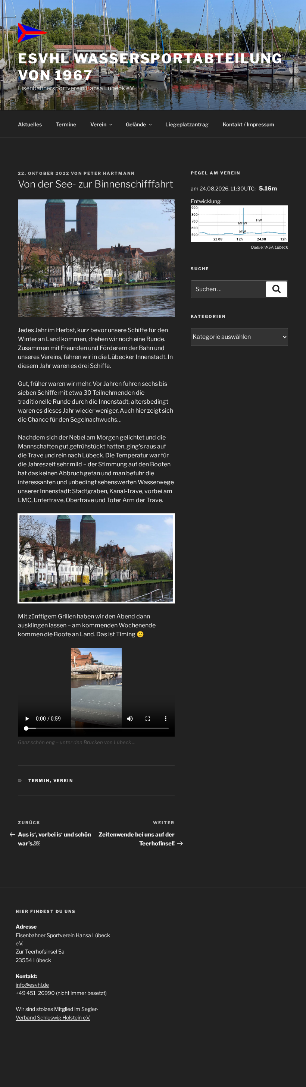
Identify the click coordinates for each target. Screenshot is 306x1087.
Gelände (136, 124)
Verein (98, 124)
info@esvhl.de (32, 985)
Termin (39, 780)
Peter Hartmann (109, 173)
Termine (66, 124)
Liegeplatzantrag (187, 124)
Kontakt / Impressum (248, 124)
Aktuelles (30, 124)
